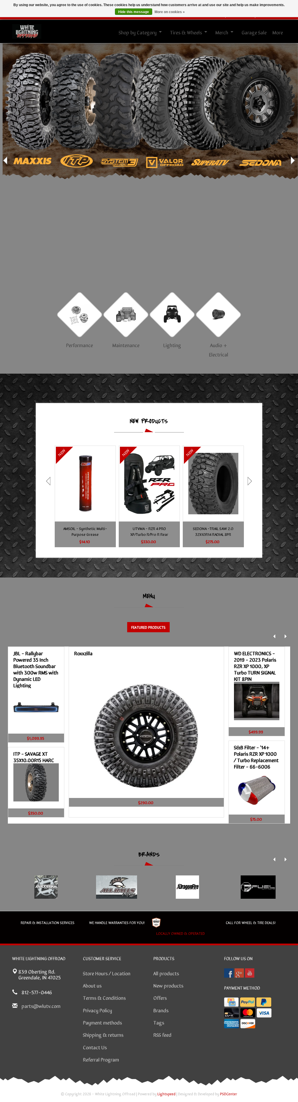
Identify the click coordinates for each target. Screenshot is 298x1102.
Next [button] (292, 160)
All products (166, 973)
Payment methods (102, 1022)
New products (168, 985)
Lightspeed (166, 1093)
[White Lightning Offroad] (26, 30)
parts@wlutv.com (41, 1005)
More (277, 32)
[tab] (148, 627)
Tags (158, 1022)
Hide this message (133, 12)
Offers (160, 997)
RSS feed (162, 1034)
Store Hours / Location (106, 973)
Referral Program (101, 1059)
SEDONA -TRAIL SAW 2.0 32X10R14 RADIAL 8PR (213, 531)
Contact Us (95, 1047)
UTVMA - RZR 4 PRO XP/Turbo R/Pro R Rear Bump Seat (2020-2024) (149, 531)
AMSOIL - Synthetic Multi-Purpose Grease (85, 531)
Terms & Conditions (104, 997)
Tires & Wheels (186, 32)
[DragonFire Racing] (187, 887)
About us (92, 985)
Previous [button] (6, 160)
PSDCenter (228, 1093)
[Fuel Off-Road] (258, 887)
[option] (149, 160)
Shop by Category (138, 32)
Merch (221, 32)
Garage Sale (254, 32)
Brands (160, 1010)
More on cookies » (170, 12)
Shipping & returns (103, 1034)
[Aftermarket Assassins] (46, 887)
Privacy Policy (97, 1010)
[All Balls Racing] (116, 887)
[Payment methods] (231, 1002)
